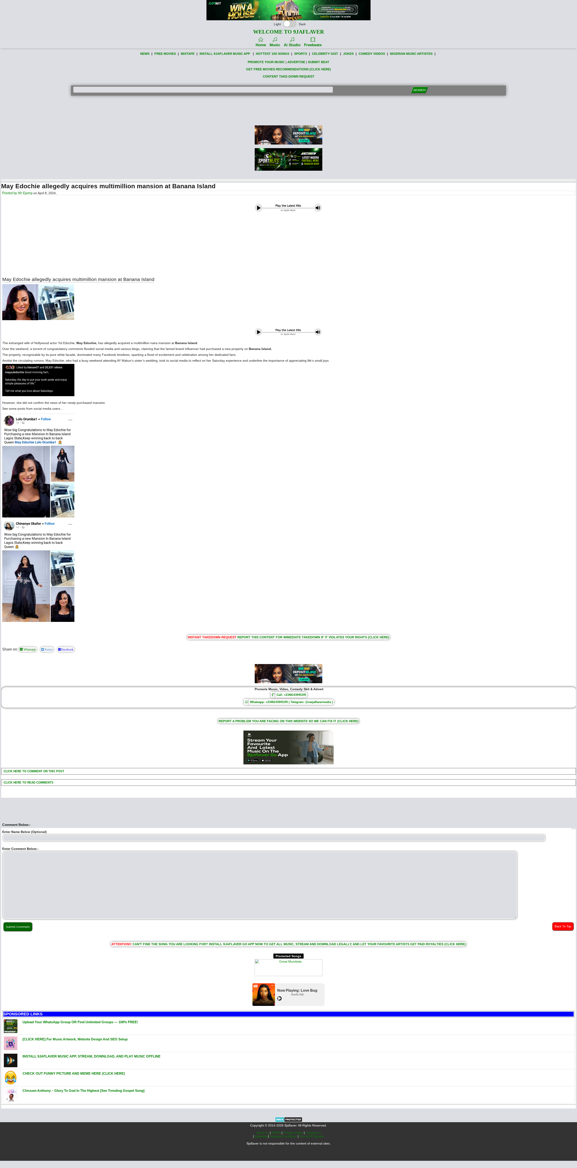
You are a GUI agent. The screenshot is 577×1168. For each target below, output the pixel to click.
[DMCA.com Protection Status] (288, 1121)
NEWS (144, 53)
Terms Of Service (312, 1136)
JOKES (348, 53)
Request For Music (284, 1136)
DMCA (277, 1132)
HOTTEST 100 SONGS (272, 53)
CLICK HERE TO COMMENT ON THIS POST (33, 771)
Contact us (313, 1132)
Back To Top (563, 926)
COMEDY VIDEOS (372, 53)
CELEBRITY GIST (325, 53)
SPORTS (300, 53)
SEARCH (419, 90)
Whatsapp (29, 649)
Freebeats (313, 45)
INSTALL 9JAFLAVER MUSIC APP (224, 53)
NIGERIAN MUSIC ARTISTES (411, 53)
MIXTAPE (188, 53)
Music (275, 45)
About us (263, 1132)
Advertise (261, 1136)
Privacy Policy (293, 1132)
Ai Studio (292, 45)
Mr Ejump (25, 193)
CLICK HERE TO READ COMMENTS (28, 782)
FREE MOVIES (165, 53)
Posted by (10, 193)
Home (261, 45)
